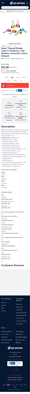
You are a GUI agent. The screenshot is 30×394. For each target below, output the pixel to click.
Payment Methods (21, 313)
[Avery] (8, 273)
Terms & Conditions (21, 321)
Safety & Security (20, 340)
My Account (19, 307)
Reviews (3, 305)
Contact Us (19, 304)
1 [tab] (10, 43)
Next (29, 11)
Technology (4, 337)
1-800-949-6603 (15, 375)
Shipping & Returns (21, 315)
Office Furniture (5, 343)
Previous (1, 11)
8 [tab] (19, 43)
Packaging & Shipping (21, 337)
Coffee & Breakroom (6, 331)
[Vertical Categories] (3, 2)
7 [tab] (18, 43)
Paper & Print (19, 334)
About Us (3, 302)
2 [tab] (11, 43)
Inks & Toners (5, 334)
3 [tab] (13, 43)
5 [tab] (15, 43)
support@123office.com (15, 359)
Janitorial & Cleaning (6, 340)
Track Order (19, 310)
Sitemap (3, 311)
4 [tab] (14, 43)
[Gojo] (8, 290)
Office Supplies (20, 331)
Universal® (18, 94)
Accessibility (19, 324)
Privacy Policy (20, 318)
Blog (2, 308)
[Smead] (8, 278)
